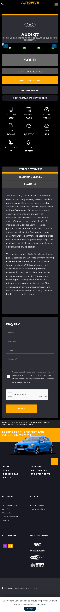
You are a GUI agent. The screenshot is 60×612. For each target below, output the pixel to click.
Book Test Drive (40, 474)
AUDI (23, 423)
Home (4, 423)
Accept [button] (30, 608)
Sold (6, 470)
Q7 (29, 423)
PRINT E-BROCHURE (30, 80)
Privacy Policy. (32, 588)
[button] (54, 461)
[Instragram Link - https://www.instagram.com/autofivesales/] (5, 546)
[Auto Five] (30, 4)
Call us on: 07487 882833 (16, 435)
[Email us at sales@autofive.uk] (10, 546)
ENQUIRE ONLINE (30, 90)
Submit (21, 409)
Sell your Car (39, 470)
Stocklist (13, 423)
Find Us (7, 478)
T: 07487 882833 (37, 505)
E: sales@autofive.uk (38, 509)
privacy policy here (22, 382)
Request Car (10, 474)
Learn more (40, 604)
